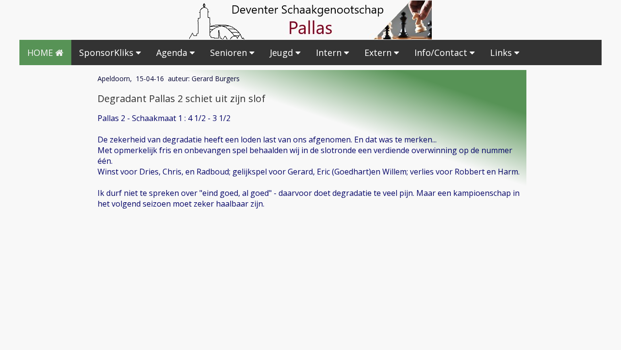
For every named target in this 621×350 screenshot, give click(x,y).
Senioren (229, 52)
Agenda (173, 52)
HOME (41, 52)
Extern (379, 52)
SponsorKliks (107, 52)
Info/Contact (442, 52)
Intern (330, 52)
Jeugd (282, 52)
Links (502, 52)
